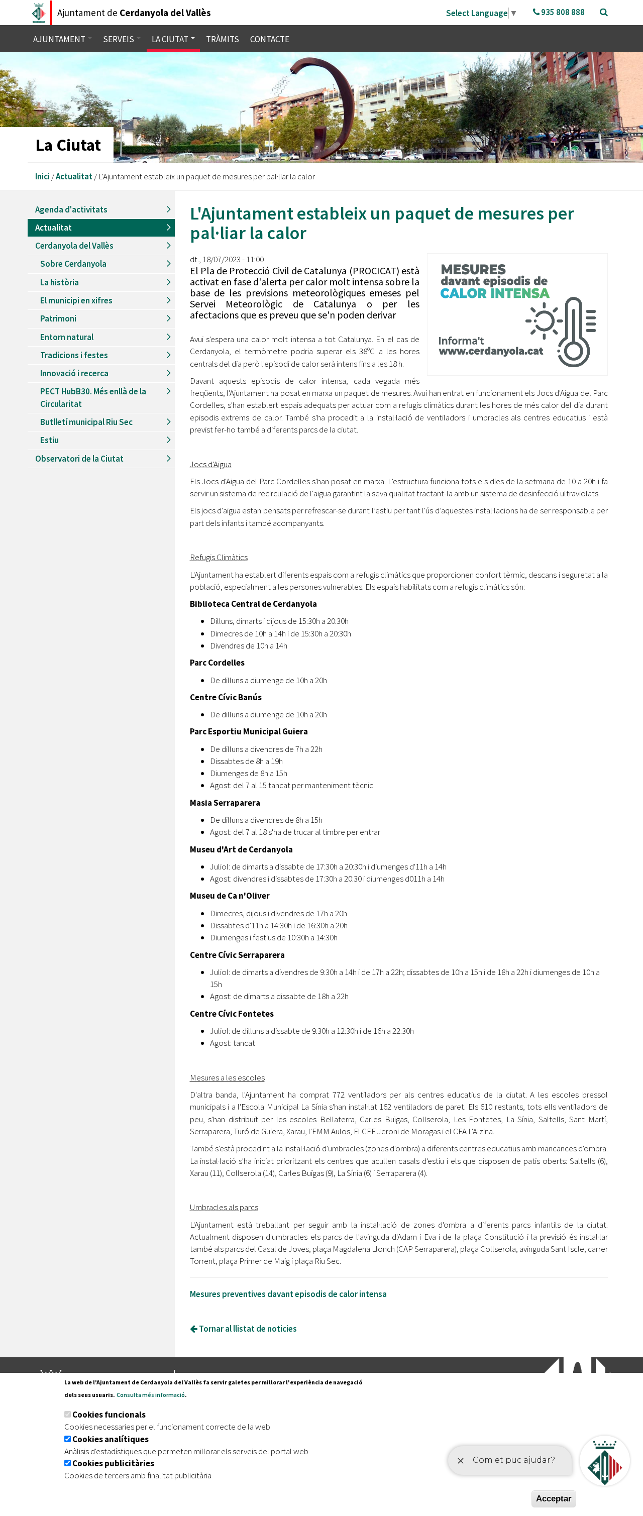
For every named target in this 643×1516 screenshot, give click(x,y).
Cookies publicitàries (113, 1463)
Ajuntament (60, 39)
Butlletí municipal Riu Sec (86, 421)
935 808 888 (562, 12)
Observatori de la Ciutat (79, 458)
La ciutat (171, 39)
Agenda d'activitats (71, 209)
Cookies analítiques (110, 1439)
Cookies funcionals (109, 1414)
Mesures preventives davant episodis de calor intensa (288, 1294)
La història (59, 282)
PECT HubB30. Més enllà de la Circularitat (93, 397)
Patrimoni (58, 318)
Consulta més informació (151, 1394)
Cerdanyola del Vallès (74, 245)
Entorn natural (66, 337)
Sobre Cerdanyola (73, 263)
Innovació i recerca (74, 373)
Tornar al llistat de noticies (247, 1328)
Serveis (119, 39)
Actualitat (74, 176)
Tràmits (222, 39)
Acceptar (554, 1498)
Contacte (269, 39)
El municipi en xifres (76, 300)
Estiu (49, 440)
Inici (42, 176)
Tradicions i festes (74, 355)
